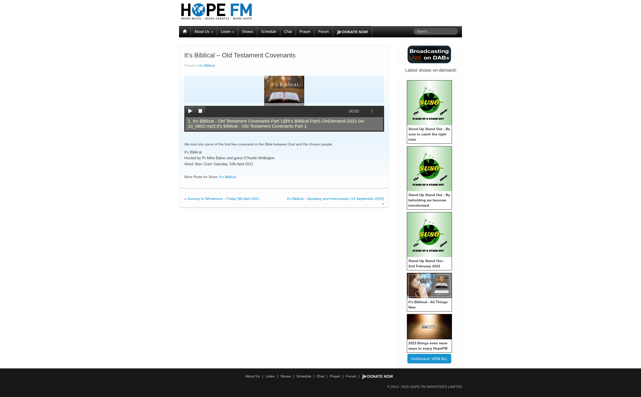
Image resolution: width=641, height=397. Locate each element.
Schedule (268, 31)
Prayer (304, 31)
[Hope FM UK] (216, 12)
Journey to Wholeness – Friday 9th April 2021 (223, 199)
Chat (288, 31)
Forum (323, 31)
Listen (226, 31)
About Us (202, 31)
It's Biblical (207, 65)
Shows (247, 31)
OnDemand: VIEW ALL (429, 358)
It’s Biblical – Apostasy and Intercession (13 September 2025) (335, 199)
